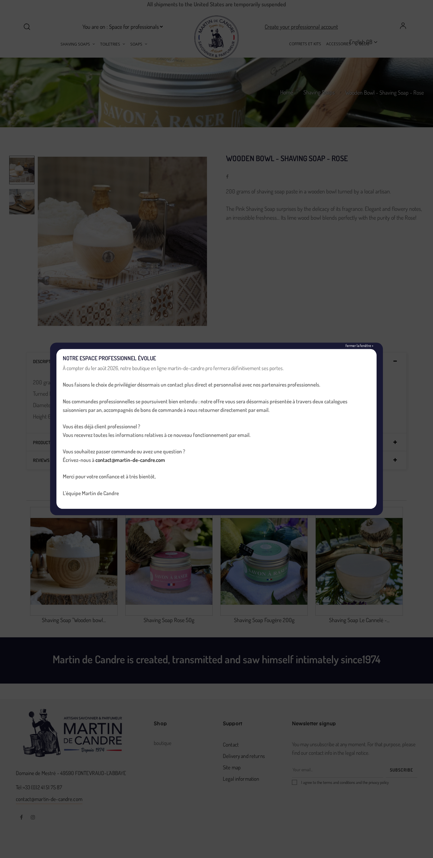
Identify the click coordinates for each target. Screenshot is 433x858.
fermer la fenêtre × (359, 345)
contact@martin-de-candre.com (130, 460)
